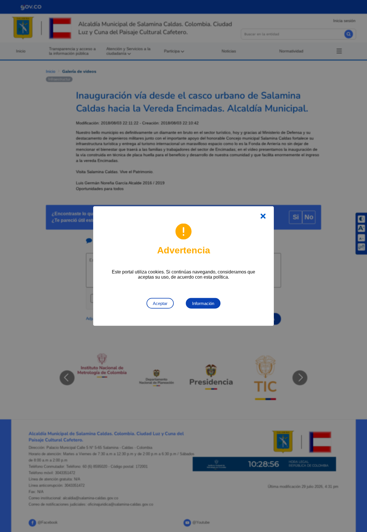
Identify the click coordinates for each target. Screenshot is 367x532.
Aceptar (160, 303)
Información (203, 303)
